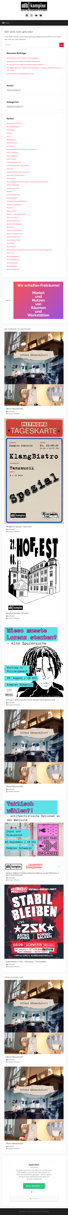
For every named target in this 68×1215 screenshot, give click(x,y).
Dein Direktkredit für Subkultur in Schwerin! (21, 149)
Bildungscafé (11, 140)
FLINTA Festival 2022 (14, 162)
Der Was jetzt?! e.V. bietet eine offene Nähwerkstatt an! (25, 64)
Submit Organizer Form (15, 230)
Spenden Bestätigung (14, 224)
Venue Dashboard (13, 256)
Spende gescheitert (13, 221)
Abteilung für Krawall (14, 123)
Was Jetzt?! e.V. (12, 266)
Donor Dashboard (13, 152)
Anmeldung (11, 130)
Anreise (9, 133)
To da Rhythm (11, 246)
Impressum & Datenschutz (16, 175)
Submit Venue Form (13, 237)
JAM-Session (11, 178)
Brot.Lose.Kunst (12, 143)
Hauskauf (10, 169)
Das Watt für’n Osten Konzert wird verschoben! (23, 58)
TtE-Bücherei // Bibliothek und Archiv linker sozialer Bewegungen (29, 250)
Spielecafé (10, 227)
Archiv (9, 136)
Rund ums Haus (12, 217)
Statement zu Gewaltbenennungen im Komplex (23, 61)
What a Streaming (13, 269)
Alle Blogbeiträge (13, 127)
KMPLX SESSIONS (13, 185)
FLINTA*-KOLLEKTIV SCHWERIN (18, 165)
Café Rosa (10, 146)
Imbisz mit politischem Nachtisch (18, 172)
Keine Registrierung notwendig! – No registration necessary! (27, 182)
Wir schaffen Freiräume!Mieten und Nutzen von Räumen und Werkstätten (38, 300)
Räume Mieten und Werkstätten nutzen (20, 74)
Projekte (9, 208)
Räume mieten (12, 211)
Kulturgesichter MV (13, 195)
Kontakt (9, 191)
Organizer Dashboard (14, 204)
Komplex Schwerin (13, 188)
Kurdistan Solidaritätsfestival (16, 201)
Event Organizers (12, 156)
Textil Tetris (10, 243)
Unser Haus (11, 253)
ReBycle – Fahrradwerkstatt (16, 214)
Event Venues (11, 159)
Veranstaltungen (12, 263)
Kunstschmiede (12, 198)
